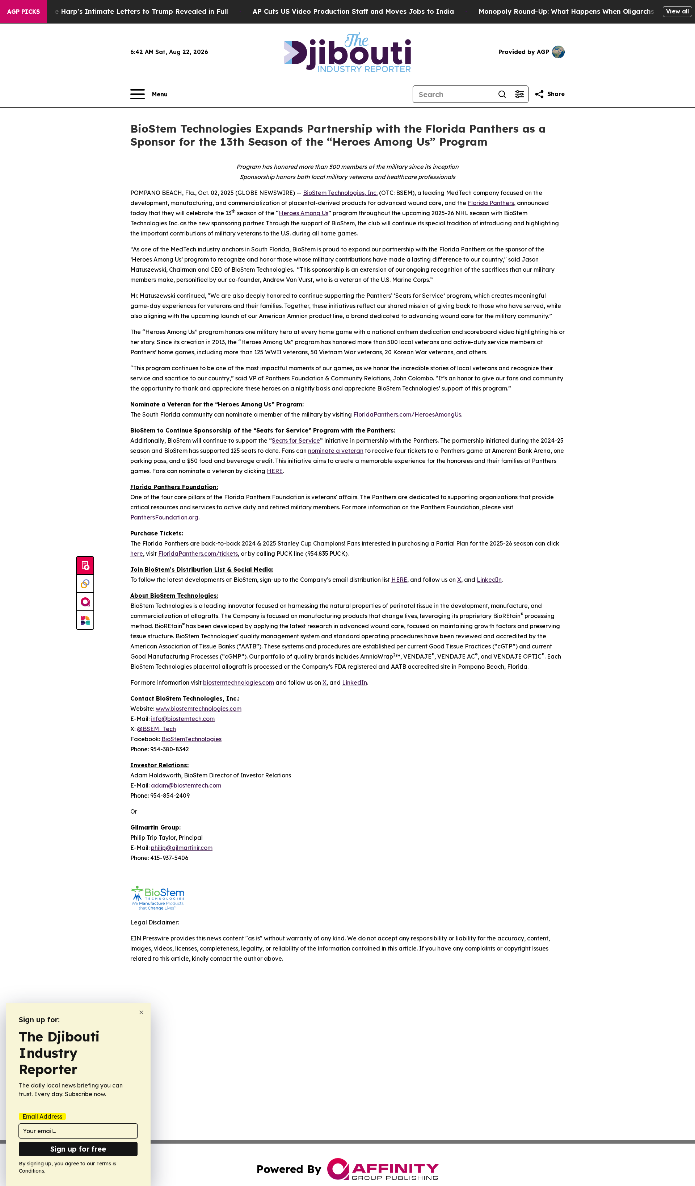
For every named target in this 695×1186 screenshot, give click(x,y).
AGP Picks (23, 11)
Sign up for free (78, 1148)
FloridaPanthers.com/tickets (198, 553)
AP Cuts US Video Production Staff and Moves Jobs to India (353, 11)
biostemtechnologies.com (238, 682)
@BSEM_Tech (156, 728)
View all (677, 11)
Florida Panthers (491, 202)
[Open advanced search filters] (519, 94)
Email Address (42, 1116)
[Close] (141, 1012)
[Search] (502, 94)
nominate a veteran (335, 450)
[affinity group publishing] (85, 602)
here (136, 553)
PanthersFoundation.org (164, 517)
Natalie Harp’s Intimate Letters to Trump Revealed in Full (131, 11)
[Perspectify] (85, 584)
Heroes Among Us (303, 213)
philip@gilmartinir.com (181, 847)
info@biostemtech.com (183, 718)
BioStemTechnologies (191, 739)
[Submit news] (85, 566)
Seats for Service (296, 440)
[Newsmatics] (85, 620)
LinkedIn (489, 579)
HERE (275, 471)
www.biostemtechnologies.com (198, 708)
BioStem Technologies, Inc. (340, 192)
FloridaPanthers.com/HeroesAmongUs (407, 414)
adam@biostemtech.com (186, 785)
